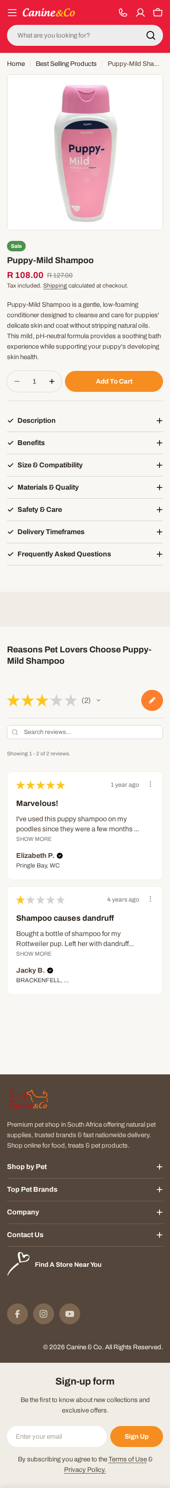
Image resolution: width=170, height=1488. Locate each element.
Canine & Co (84, 1347)
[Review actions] (150, 784)
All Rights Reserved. (134, 1347)
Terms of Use (128, 1459)
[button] (98, 700)
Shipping (55, 285)
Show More (34, 839)
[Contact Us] (123, 12)
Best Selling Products (66, 63)
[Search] (151, 35)
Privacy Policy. (85, 1469)
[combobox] (85, 35)
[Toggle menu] (12, 12)
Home (16, 63)
